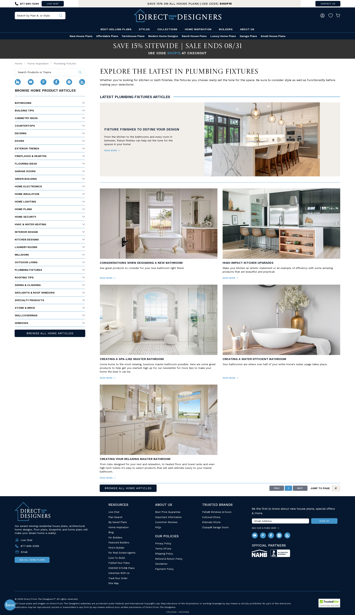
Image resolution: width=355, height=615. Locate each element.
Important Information (168, 517)
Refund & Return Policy (168, 558)
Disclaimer (161, 563)
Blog (111, 532)
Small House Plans (273, 36)
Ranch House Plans (194, 36)
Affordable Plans (107, 36)
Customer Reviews (166, 522)
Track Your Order (118, 578)
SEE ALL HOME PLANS (32, 560)
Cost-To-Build (116, 558)
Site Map (113, 583)
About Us (247, 29)
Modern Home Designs (163, 36)
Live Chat (113, 512)
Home (18, 63)
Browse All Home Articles (49, 333)
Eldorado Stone (211, 522)
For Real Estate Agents (122, 552)
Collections (167, 29)
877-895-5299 (30, 545)
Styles (144, 29)
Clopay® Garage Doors (215, 527)
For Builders (115, 537)
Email (24, 551)
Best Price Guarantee (167, 512)
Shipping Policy (164, 553)
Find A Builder (116, 547)
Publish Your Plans (119, 563)
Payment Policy (164, 569)
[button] (10, 605)
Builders (226, 29)
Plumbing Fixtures (65, 63)
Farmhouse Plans (133, 36)
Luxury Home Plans (223, 36)
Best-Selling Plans (116, 29)
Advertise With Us (119, 573)
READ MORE (110, 150)
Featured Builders (118, 542)
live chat (53, 3)
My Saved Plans (117, 522)
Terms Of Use (163, 548)
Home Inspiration (198, 29)
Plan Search (115, 517)
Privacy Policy (163, 543)
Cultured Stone (211, 517)
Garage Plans (248, 36)
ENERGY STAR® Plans (121, 568)
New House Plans (81, 36)
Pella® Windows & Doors (216, 512)
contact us (328, 3)
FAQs (158, 527)
